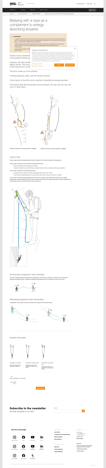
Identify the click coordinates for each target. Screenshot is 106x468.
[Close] (75, 48)
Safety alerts (43, 10)
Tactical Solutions (58, 449)
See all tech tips (40, 388)
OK (83, 410)
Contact (74, 9)
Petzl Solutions (58, 439)
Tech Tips (32, 10)
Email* (55, 408)
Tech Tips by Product (22, 13)
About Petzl (57, 432)
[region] (53, 58)
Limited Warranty (58, 451)
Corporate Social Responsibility (62, 434)
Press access (80, 438)
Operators (30, 3)
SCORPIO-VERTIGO (36, 13)
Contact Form (80, 436)
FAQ (74, 7)
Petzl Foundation (58, 437)
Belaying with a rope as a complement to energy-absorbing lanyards (59, 13)
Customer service (80, 3)
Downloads (89, 3)
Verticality (13, 10)
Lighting (23, 10)
